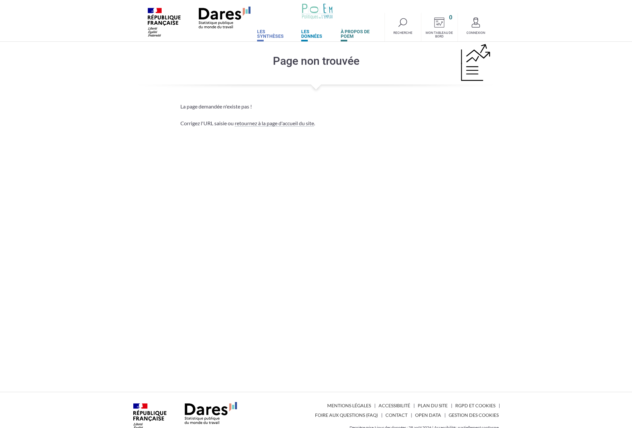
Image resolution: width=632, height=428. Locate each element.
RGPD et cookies (475, 405)
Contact (396, 415)
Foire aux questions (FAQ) (346, 415)
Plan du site (433, 405)
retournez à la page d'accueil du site (274, 123)
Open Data (428, 415)
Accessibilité (394, 405)
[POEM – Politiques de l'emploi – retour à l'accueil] (317, 11)
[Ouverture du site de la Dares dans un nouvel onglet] (199, 21)
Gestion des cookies (474, 415)
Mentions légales (349, 405)
